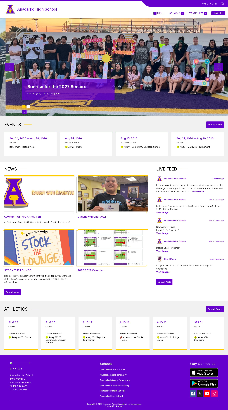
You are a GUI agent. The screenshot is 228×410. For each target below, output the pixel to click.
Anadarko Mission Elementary (115, 380)
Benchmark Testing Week (23, 147)
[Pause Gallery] (24, 112)
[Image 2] (28, 106)
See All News (12, 292)
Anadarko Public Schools (112, 369)
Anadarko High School (111, 396)
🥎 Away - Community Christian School (141, 147)
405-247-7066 (19, 389)
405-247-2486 (209, 3)
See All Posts (164, 282)
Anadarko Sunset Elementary (114, 385)
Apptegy (120, 406)
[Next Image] (218, 67)
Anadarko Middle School (112, 390)
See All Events (215, 124)
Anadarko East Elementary (113, 375)
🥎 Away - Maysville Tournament (194, 147)
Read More (198, 191)
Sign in (218, 13)
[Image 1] (23, 106)
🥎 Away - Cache (74, 147)
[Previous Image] (9, 67)
